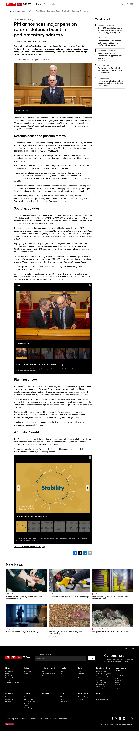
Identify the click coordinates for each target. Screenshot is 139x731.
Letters (26, 674)
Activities (99, 678)
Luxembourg (22, 11)
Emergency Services (102, 699)
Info (98, 694)
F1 (78, 676)
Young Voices (27, 671)
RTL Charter (53, 718)
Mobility (9, 694)
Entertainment (48, 668)
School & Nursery (101, 671)
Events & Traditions (120, 676)
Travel (62, 674)
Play (45, 4)
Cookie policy (34, 718)
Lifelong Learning (65, 701)
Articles (80, 699)
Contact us (9, 718)
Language (117, 687)
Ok (92, 658)
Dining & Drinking (119, 674)
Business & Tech (53, 11)
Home (38, 4)
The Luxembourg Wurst (48, 674)
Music (25, 697)
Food (61, 671)
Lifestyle (64, 668)
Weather (98, 697)
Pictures (45, 694)
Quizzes (44, 676)
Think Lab (65, 11)
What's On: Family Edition (103, 674)
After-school (100, 680)
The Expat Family (101, 682)
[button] (18, 315)
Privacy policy (24, 718)
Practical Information (120, 689)
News (12, 11)
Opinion (27, 668)
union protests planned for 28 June (61, 277)
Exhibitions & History (30, 701)
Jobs (62, 694)
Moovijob (62, 699)
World (31, 11)
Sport (80, 668)
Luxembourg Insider (120, 669)
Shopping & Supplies (102, 684)
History (116, 682)
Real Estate (83, 694)
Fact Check (40, 11)
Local (79, 671)
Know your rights (101, 686)
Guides (116, 678)
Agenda (26, 705)
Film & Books (27, 703)
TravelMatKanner (101, 689)
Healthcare (117, 680)
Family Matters (103, 668)
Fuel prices (8, 697)
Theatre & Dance (28, 699)
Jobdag (62, 697)
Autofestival (9, 699)
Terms (16, 718)
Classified (8, 701)
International (82, 674)
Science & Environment (81, 11)
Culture (27, 694)
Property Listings (83, 697)
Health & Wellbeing (102, 676)
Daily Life (117, 684)
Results (80, 678)
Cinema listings (28, 708)
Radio (52, 4)
